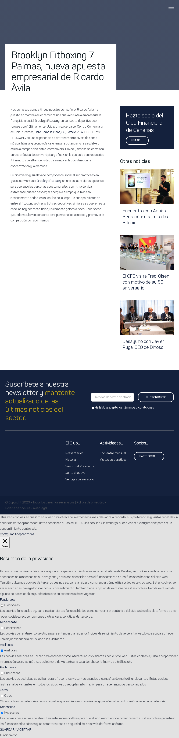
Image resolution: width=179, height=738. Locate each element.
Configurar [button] (7, 534)
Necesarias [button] (7, 707)
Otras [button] (4, 690)
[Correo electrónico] (145, 87)
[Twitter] (128, 87)
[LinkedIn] (134, 87)
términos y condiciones (138, 407)
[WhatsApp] (139, 87)
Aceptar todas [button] (24, 534)
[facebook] (167, 505)
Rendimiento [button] (8, 622)
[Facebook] (123, 87)
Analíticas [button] (6, 645)
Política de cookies (17, 508)
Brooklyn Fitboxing (49, 181)
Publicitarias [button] (8, 667)
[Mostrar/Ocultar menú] (171, 8)
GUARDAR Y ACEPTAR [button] (15, 730)
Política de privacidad (90, 502)
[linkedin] (173, 505)
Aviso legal (40, 508)
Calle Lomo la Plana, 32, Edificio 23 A (58, 132)
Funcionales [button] (8, 600)
